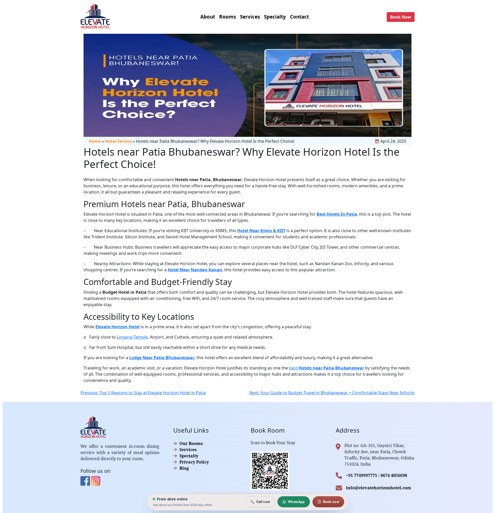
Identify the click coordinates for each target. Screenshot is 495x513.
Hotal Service (118, 141)
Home (95, 141)
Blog (184, 468)
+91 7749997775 (361, 475)
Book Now (400, 17)
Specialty (188, 456)
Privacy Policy (194, 462)
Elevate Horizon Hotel (117, 327)
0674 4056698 (394, 475)
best (326, 368)
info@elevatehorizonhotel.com (378, 488)
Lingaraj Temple (132, 337)
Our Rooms (191, 443)
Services (188, 449)
